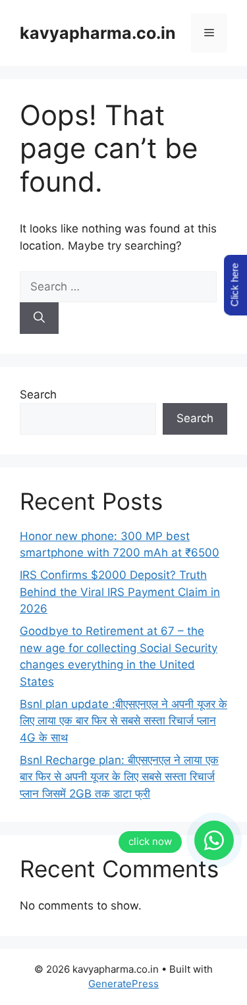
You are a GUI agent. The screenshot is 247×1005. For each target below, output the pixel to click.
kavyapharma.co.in (98, 33)
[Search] (39, 318)
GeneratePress (123, 983)
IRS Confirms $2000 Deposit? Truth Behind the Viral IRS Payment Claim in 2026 (120, 591)
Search (38, 394)
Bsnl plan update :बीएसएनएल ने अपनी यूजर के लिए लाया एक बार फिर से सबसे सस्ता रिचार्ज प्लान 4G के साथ (123, 720)
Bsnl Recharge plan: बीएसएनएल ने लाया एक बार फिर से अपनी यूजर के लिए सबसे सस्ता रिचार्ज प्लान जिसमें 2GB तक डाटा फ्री (119, 776)
